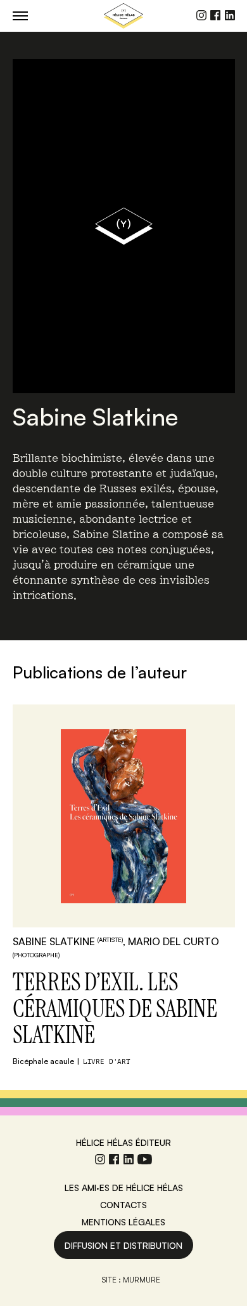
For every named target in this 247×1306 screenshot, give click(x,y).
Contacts (123, 1204)
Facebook (215, 15)
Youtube (144, 1159)
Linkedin (230, 15)
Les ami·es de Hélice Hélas (124, 1187)
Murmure (141, 1279)
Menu (20, 15)
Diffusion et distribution (123, 1245)
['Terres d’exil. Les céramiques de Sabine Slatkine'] (124, 815)
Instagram (201, 15)
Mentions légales (123, 1221)
